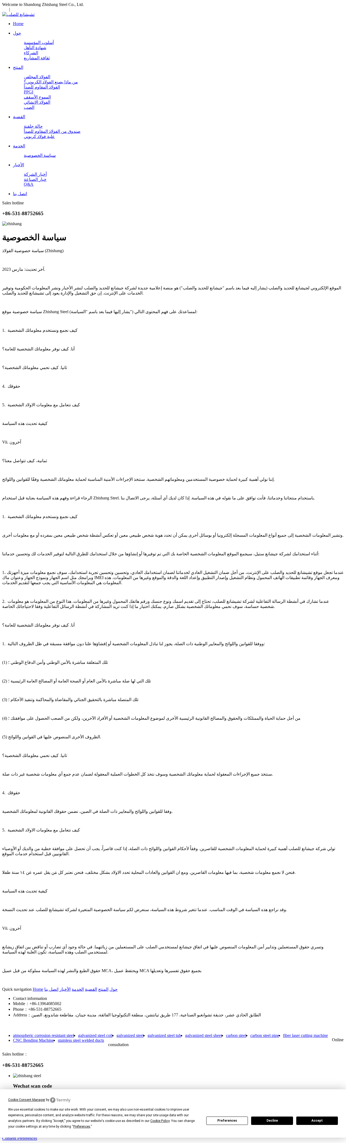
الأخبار (65, 989)
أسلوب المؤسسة (39, 42)
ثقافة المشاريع (37, 58)
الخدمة (78, 989)
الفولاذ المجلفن (37, 77)
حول (113, 989)
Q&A (29, 184)
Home (38, 989)
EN (5, 9)
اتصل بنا (51, 989)
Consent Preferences (19, 1138)
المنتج (103, 989)
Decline (272, 1120)
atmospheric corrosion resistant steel (43, 1035)
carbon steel (236, 1035)
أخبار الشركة (35, 174)
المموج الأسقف (37, 97)
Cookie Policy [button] (159, 1121)
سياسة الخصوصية (40, 155)
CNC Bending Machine (33, 1040)
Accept (317, 1120)
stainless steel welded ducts (81, 1040)
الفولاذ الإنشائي (37, 102)
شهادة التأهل (35, 47)
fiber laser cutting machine (305, 1035)
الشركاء (31, 52)
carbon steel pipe (264, 1035)
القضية (91, 989)
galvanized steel (130, 1035)
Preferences (227, 1120)
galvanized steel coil (95, 1035)
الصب (29, 107)
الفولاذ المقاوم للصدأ (42, 87)
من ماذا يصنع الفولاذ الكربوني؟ (51, 82)
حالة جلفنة (33, 126)
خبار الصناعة (35, 179)
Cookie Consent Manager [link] (26, 1100)
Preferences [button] (81, 1126)
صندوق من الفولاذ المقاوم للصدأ (52, 131)
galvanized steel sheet (203, 1035)
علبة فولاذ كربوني (39, 136)
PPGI (28, 92)
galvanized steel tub (164, 1035)
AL (15, 9)
